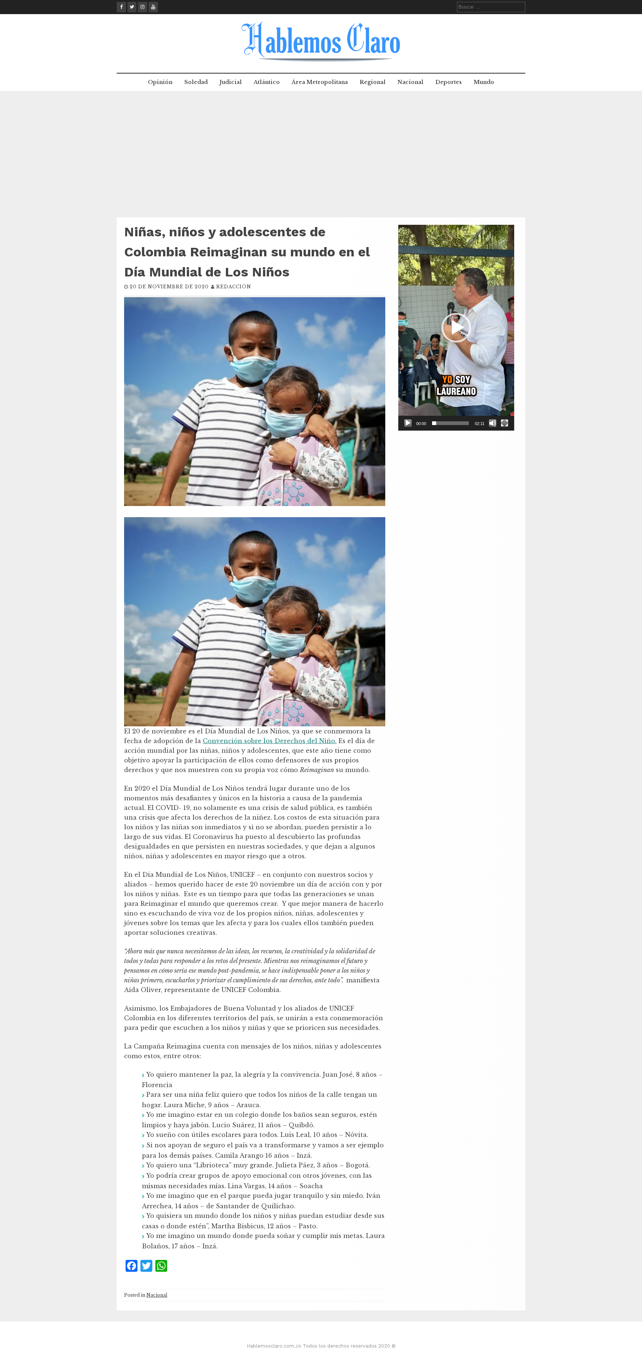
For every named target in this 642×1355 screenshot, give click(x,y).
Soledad (196, 82)
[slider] (450, 423)
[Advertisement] (321, 154)
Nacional (411, 82)
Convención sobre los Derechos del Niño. (270, 741)
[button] (456, 328)
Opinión (160, 82)
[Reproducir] (408, 423)
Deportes (448, 82)
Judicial (231, 82)
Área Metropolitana (320, 82)
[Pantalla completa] (504, 423)
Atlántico (267, 82)
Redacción (233, 286)
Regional (373, 82)
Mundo (484, 82)
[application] (456, 328)
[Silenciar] (492, 423)
